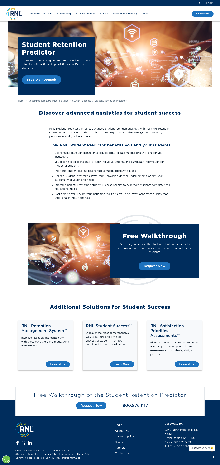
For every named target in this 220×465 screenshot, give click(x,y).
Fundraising (64, 14)
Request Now (154, 266)
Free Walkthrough (41, 79)
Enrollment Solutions (40, 14)
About (145, 14)
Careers (119, 442)
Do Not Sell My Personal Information (63, 458)
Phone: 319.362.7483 (178, 442)
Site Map (19, 454)
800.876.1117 (135, 406)
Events (104, 14)
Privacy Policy (50, 454)
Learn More (57, 364)
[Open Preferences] (6, 459)
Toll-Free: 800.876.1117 (179, 446)
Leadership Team (125, 436)
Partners (120, 447)
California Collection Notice (28, 458)
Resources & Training (125, 14)
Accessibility (67, 454)
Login (210, 3)
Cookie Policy (83, 454)
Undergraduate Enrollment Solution (48, 101)
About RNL (122, 431)
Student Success (85, 14)
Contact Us (202, 14)
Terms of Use (34, 454)
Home (21, 101)
